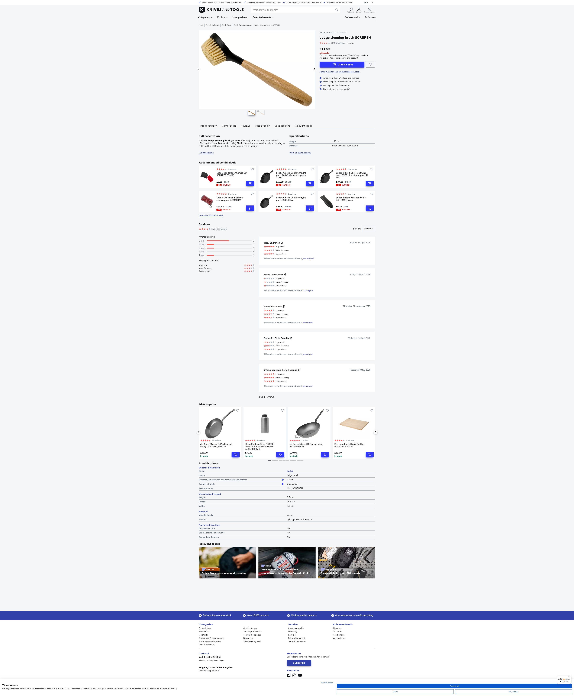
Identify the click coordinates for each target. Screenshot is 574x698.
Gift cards (337, 631)
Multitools (203, 635)
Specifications (282, 125)
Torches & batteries (252, 635)
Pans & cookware (212, 25)
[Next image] (315, 69)
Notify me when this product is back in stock (340, 72)
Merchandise (339, 635)
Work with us (339, 638)
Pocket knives (205, 628)
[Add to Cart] (250, 183)
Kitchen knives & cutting (210, 641)
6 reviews (340, 43)
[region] (257, 73)
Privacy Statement (296, 638)
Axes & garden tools (252, 631)
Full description (208, 125)
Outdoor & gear (250, 628)
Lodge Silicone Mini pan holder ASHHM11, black (351, 199)
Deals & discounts (262, 17)
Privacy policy (327, 683)
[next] (370, 431)
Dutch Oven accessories (243, 25)
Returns (292, 635)
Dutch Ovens (226, 25)
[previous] (203, 431)
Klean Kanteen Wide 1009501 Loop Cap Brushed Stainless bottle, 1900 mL (260, 446)
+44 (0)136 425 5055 (210, 657)
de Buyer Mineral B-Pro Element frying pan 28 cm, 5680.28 (216, 445)
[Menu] (569, 677)
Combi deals (229, 125)
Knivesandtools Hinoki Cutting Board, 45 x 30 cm (349, 445)
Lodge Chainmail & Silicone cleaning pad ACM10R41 (229, 199)
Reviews (246, 125)
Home (201, 25)
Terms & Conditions (297, 641)
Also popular (262, 125)
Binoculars (248, 638)
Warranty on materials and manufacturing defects (223, 479)
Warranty (292, 631)
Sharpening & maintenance (211, 638)
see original (308, 258)
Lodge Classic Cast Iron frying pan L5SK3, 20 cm (291, 199)
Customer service (296, 628)
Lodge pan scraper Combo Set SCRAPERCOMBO (231, 174)
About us (337, 628)
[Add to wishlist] (370, 65)
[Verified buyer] (282, 242)
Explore (221, 17)
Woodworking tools (252, 641)
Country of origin (207, 484)
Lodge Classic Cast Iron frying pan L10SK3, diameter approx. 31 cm (291, 175)
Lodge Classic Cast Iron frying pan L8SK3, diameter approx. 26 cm (352, 175)
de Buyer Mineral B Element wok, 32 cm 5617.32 (306, 445)
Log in (358, 12)
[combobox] (368, 229)
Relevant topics (304, 125)
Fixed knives (204, 631)
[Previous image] (199, 69)
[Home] (221, 9)
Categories (204, 17)
